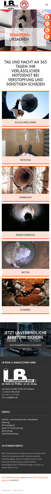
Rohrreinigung (8, 425)
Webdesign (15, 477)
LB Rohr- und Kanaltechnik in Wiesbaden (20, 419)
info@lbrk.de (12, 397)
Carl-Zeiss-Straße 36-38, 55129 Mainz (18, 389)
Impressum (6, 490)
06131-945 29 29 (12, 392)
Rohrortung (7, 431)
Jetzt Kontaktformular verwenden (25, 345)
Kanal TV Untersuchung (12, 428)
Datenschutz (18, 490)
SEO (3, 477)
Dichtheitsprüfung (10, 433)
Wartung (6, 422)
